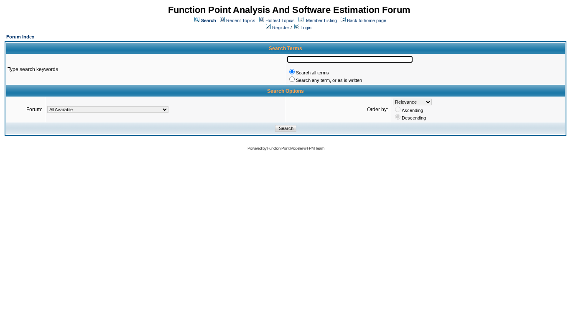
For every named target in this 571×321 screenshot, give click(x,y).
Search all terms (312, 72)
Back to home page (366, 20)
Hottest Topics (280, 20)
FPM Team (315, 148)
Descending (414, 117)
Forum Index (20, 36)
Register (280, 27)
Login (305, 27)
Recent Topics (240, 20)
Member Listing (321, 20)
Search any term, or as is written (329, 80)
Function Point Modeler (285, 148)
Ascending (412, 110)
